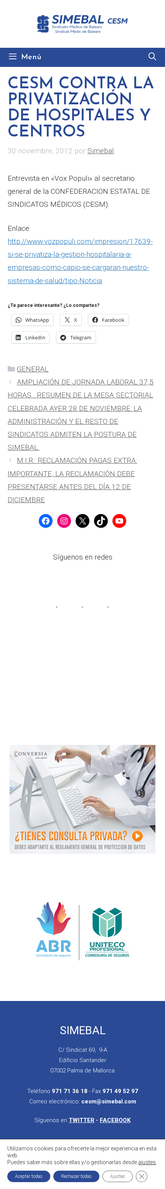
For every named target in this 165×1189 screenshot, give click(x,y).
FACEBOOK (115, 1120)
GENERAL (32, 369)
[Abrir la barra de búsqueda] (152, 57)
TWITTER (81, 1120)
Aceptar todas (29, 1176)
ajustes (147, 1162)
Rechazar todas (76, 1176)
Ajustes (117, 1176)
